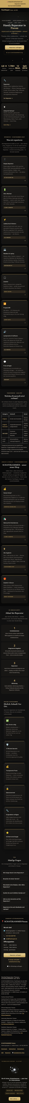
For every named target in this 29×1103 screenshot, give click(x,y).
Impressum (4, 1049)
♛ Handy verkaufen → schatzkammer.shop (14, 961)
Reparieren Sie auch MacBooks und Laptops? (13, 908)
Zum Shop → (7, 125)
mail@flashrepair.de (11, 939)
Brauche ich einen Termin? (11, 879)
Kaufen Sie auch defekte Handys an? (14, 893)
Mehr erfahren (14, 1098)
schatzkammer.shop (8, 4)
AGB (2, 1052)
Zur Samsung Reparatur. (7, 1024)
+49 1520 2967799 (10, 936)
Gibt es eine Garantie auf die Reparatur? (12, 900)
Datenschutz (12, 1049)
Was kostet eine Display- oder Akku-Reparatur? (14, 886)
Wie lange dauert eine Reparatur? (13, 872)
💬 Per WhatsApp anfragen (14, 966)
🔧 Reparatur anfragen (14, 47)
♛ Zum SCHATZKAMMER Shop (14, 52)
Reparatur (8, 1052)
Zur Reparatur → (8, 98)
